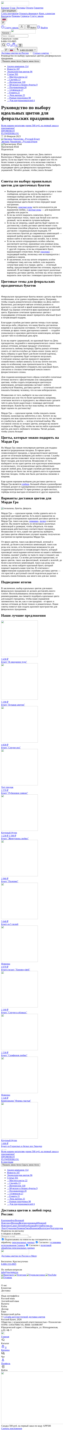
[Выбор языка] (4, 19)
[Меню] (20, 45)
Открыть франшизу (29, 13)
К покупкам (7, 1162)
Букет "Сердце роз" (11, 746)
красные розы (25, 207)
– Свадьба (14, 79)
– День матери (16, 95)
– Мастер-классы (17, 77)
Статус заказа (37, 16)
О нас (13, 8)
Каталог (5, 8)
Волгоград (44, 1228)
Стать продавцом (9, 13)
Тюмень (21, 1228)
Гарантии (38, 8)
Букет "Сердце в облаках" (14, 1011)
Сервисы (25, 16)
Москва (15, 1223)
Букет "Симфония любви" (14, 1054)
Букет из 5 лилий (9, 922)
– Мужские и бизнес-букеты (22, 84)
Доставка (20, 8)
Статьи (12, 74)
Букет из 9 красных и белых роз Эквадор (21, 1143)
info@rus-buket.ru (9, 1272)
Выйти (44, 27)
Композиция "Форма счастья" (16, 1098)
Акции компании (17, 66)
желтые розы (34, 210)
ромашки (33, 521)
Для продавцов (9, 11)
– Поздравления (17, 87)
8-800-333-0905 (8, 1264)
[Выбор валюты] (3, 22)
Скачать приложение (11, 1428)
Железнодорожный (28, 1223)
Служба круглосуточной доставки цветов (24, 1317)
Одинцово (11, 1228)
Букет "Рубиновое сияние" (14, 790)
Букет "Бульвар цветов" (13, 703)
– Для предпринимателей (21, 100)
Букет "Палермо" (9, 880)
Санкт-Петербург (19, 1225)
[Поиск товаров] (3, 45)
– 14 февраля (15, 90)
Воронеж (34, 1228)
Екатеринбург (8, 1220)
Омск (27, 1228)
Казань (31, 1225)
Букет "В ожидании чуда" (14, 660)
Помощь (16, 16)
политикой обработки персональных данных (26, 1246)
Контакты (6, 16)
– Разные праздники (19, 98)
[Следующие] (5, 1149)
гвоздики (45, 251)
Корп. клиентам (47, 13)
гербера (25, 484)
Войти (33, 28)
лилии (43, 521)
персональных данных (23, 1242)
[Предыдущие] (2, 1149)
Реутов (38, 1225)
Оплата (29, 8)
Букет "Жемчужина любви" (15, 835)
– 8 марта (13, 92)
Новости (13, 69)
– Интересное (16, 82)
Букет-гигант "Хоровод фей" (15, 967)
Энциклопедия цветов (19, 71)
